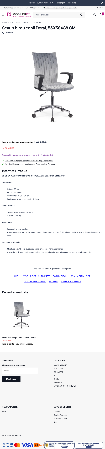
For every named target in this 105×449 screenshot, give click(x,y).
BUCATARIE (58, 369)
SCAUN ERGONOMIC (35, 281)
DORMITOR (58, 372)
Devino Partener (60, 415)
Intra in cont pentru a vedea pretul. (17, 142)
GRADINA (58, 382)
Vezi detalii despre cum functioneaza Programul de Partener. (30, 164)
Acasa (4, 22)
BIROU (16, 276)
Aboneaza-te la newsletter (13, 365)
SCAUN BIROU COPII (81, 276)
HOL (55, 375)
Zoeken (81, 15)
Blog (55, 422)
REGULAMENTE (10, 407)
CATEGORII (59, 360)
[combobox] (59, 15)
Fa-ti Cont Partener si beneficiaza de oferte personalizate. (29, 161)
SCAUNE (53, 281)
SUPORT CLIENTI (62, 407)
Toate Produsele (60, 418)
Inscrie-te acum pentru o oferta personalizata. (60, 8)
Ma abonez (11, 379)
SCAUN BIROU (60, 276)
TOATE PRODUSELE (71, 281)
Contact (100, 8)
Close (102, 3)
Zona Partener (3, 15)
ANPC (4, 411)
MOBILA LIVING (60, 365)
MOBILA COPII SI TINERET (36, 276)
